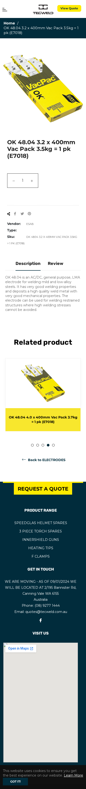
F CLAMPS (41, 556)
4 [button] (48, 445)
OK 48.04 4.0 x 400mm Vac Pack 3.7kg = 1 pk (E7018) (43, 419)
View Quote (69, 8)
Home (9, 23)
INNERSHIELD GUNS (40, 539)
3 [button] (43, 445)
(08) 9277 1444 (47, 605)
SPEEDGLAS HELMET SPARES (40, 523)
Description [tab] (28, 263)
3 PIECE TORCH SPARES (40, 531)
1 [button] (32, 445)
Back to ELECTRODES (46, 460)
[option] (43, 394)
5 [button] (53, 445)
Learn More (73, 775)
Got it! (15, 781)
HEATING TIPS (40, 548)
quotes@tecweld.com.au (46, 612)
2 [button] (37, 445)
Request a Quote (43, 489)
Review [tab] (55, 263)
